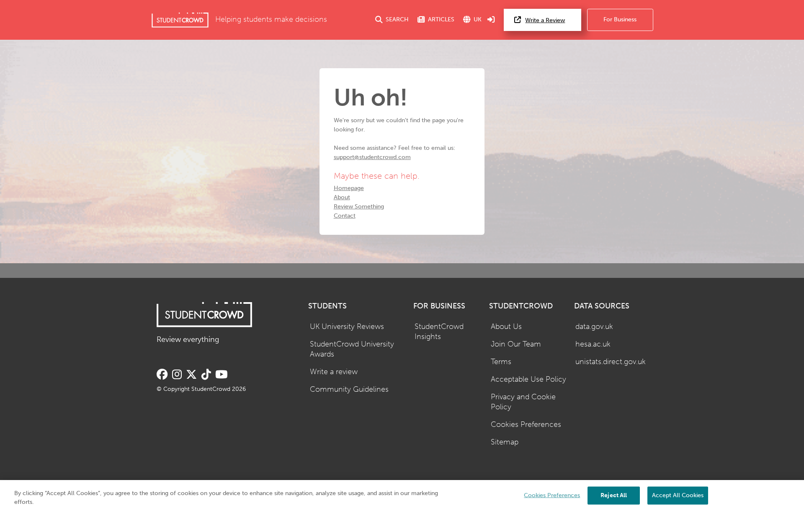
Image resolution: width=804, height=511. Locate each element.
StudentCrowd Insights (439, 332)
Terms (501, 361)
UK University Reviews (347, 326)
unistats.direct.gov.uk (610, 361)
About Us (506, 326)
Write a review (334, 371)
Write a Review (545, 20)
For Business (619, 19)
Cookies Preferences (526, 424)
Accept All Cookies (678, 494)
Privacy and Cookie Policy (523, 402)
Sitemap (504, 442)
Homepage (349, 188)
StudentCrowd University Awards (352, 349)
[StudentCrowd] (180, 20)
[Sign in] (491, 20)
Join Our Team (516, 344)
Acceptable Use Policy (528, 379)
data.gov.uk (594, 326)
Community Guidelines (349, 389)
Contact (345, 215)
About (342, 197)
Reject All (613, 494)
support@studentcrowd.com (372, 157)
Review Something (359, 206)
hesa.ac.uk (593, 344)
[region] (402, 495)
